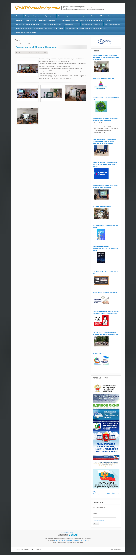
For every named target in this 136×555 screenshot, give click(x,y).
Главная (19, 16)
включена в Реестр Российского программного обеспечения (71, 540)
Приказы (109, 20)
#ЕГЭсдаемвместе (98, 353)
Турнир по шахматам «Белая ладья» (103, 78)
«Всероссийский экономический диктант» (105, 292)
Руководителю (50, 16)
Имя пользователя (99, 507)
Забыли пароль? (99, 520)
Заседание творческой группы (102, 206)
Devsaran (118, 549)
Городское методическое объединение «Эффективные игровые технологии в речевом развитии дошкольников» (104, 141)
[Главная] (60, 9)
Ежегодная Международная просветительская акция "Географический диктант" (105, 248)
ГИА (77, 24)
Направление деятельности (67, 16)
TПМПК (101, 16)
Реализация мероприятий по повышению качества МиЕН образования (39, 28)
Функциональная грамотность (92, 24)
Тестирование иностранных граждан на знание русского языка (86, 28)
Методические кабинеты (88, 16)
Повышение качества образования (27, 24)
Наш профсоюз (31, 20)
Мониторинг (112, 16)
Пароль (95, 514)
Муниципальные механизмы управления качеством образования (81, 20)
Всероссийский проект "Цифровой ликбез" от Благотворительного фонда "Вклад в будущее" (105, 164)
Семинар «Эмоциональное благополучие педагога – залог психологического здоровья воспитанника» (106, 57)
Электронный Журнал (112, 24)
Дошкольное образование (47, 20)
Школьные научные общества (26, 33)
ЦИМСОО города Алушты (33, 549)
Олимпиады (69, 24)
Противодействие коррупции (52, 24)
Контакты (19, 20)
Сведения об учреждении (33, 16)
